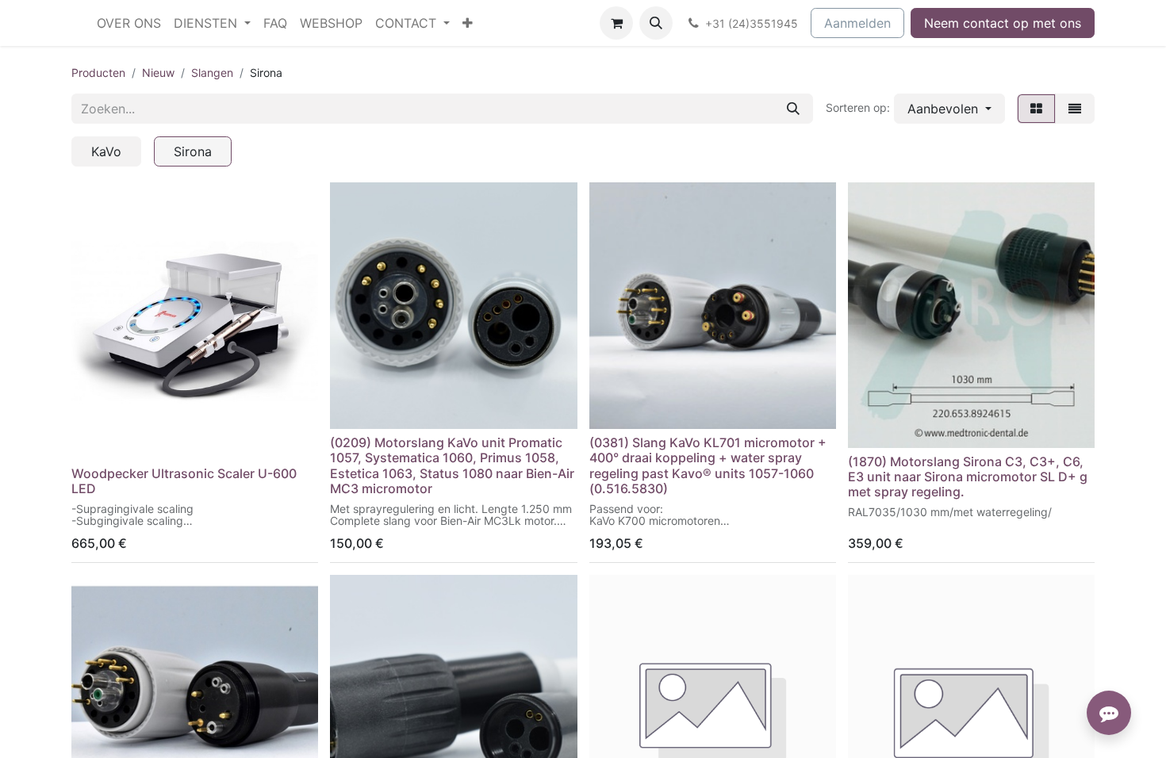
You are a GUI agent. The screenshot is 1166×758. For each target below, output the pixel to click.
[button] (656, 23)
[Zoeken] (793, 109)
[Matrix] (1036, 109)
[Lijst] (1075, 109)
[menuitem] (128, 23)
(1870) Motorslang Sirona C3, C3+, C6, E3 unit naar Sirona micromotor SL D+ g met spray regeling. (967, 477)
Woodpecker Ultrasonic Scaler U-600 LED (184, 480)
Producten (98, 72)
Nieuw (158, 72)
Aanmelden (857, 23)
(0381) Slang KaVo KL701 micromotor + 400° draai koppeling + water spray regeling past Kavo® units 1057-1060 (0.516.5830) (708, 465)
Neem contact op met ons (1002, 23)
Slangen (212, 72)
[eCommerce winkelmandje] (616, 23)
